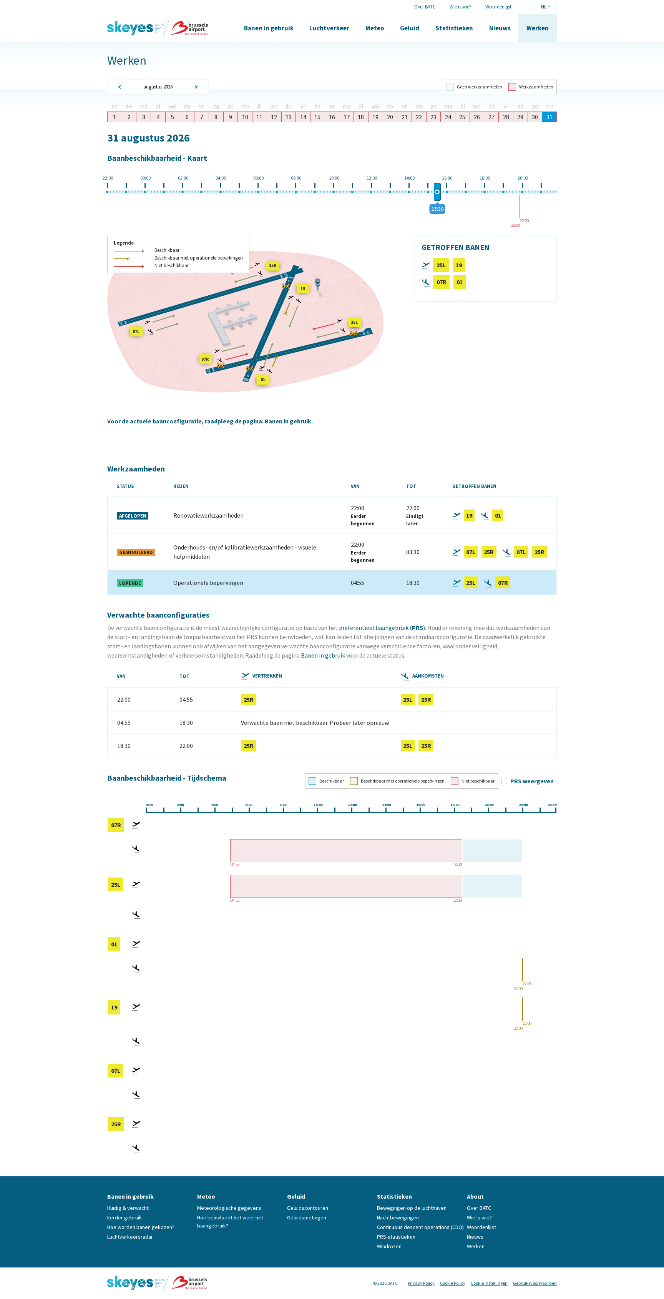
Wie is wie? (460, 6)
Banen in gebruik (269, 28)
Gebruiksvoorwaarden (535, 1283)
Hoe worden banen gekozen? (140, 1227)
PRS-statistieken (396, 1236)
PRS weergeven (532, 781)
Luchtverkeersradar (130, 1236)
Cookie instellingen (489, 1283)
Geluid (409, 28)
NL (543, 6)
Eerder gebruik (124, 1217)
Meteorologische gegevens (229, 1207)
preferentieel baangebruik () (382, 627)
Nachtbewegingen (398, 1217)
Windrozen (389, 1246)
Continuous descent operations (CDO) (420, 1227)
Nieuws (500, 28)
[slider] (437, 192)
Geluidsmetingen (306, 1217)
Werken (537, 28)
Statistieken (454, 28)
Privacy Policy (421, 1283)
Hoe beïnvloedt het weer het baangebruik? (230, 1221)
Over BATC (425, 6)
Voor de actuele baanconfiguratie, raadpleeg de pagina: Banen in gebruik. (210, 421)
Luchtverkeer (329, 28)
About (475, 1196)
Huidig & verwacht (128, 1207)
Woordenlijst (498, 6)
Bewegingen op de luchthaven (412, 1207)
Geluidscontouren (307, 1207)
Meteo (374, 28)
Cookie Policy (452, 1283)
